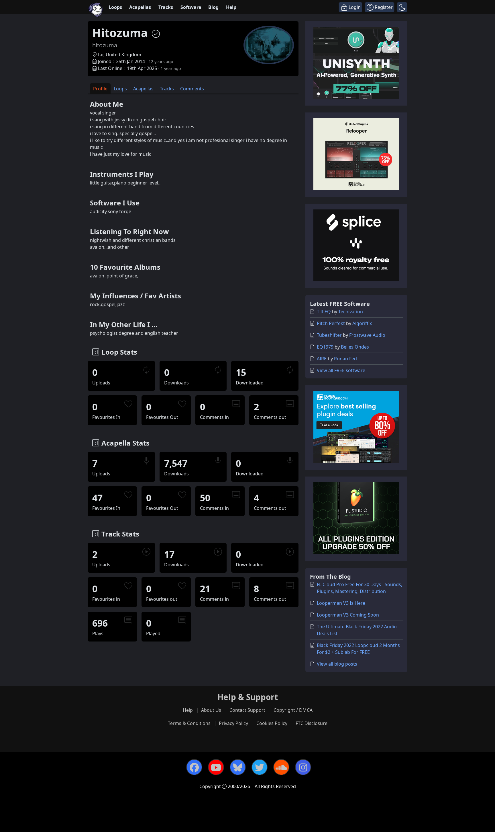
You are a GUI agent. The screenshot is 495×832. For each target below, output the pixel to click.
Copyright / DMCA (293, 710)
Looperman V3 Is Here (341, 603)
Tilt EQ (324, 311)
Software (190, 7)
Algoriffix (362, 323)
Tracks (165, 7)
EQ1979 (325, 347)
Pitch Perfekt (331, 323)
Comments (192, 88)
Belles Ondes (355, 347)
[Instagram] (303, 767)
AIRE (322, 358)
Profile (100, 88)
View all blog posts (337, 664)
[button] (402, 7)
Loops (115, 7)
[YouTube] (216, 767)
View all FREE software (341, 370)
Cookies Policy (271, 723)
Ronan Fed (345, 358)
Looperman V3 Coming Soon (348, 615)
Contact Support (247, 710)
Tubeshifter (329, 335)
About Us (211, 710)
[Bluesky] (238, 767)
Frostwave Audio (367, 335)
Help (231, 7)
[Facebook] (194, 767)
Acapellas (140, 7)
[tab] (100, 88)
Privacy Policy (233, 723)
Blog (213, 7)
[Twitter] (260, 767)
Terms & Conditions (189, 723)
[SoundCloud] (281, 767)
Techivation (350, 311)
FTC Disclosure (311, 723)
